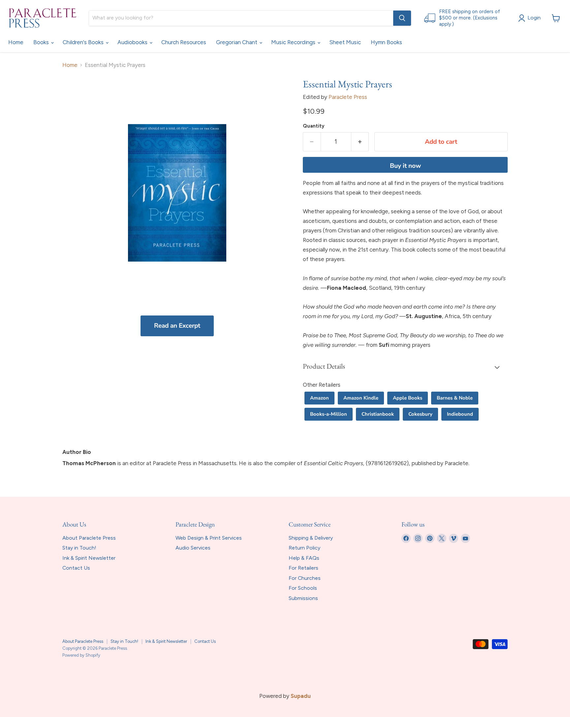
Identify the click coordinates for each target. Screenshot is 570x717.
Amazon (319, 398)
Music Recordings (294, 42)
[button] (405, 367)
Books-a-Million (328, 414)
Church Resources (183, 42)
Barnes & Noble (455, 398)
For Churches (305, 578)
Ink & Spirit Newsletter (88, 558)
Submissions (303, 598)
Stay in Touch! (79, 548)
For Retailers (303, 568)
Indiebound (460, 414)
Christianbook (378, 414)
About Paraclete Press (89, 538)
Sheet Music (345, 42)
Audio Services (192, 548)
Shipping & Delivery (311, 538)
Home (15, 42)
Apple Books (407, 398)
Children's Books (84, 42)
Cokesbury (420, 414)
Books (41, 42)
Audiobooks (133, 42)
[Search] (402, 18)
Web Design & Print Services (208, 538)
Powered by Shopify (81, 655)
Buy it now (405, 166)
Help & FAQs (304, 558)
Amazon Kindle (360, 398)
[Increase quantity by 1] (360, 141)
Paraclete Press (348, 97)
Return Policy (304, 548)
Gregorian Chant (237, 42)
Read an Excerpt (177, 325)
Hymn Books (386, 42)
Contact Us (76, 568)
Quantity (314, 126)
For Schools (303, 588)
